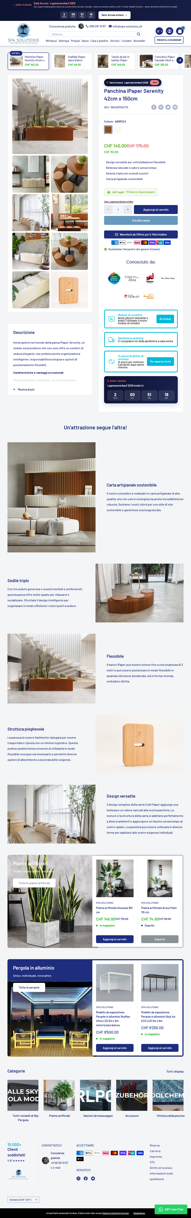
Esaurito (160, 939)
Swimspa (64, 40)
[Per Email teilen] (175, 107)
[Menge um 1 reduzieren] (108, 209)
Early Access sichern (113, 14)
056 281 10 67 (97, 26)
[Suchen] (138, 34)
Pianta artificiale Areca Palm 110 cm (159, 910)
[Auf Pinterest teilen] (161, 107)
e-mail (56, 1167)
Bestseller (139, 40)
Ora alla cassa (141, 220)
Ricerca (155, 1145)
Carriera (155, 1151)
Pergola (75, 40)
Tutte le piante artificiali (34, 883)
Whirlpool (51, 40)
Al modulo (165, 318)
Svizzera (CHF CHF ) (20, 1199)
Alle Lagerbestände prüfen (118, 201)
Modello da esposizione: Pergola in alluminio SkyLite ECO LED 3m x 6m (158, 1017)
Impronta (156, 1156)
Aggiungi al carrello (156, 209)
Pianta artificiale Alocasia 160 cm (114, 910)
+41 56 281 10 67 (59, 1162)
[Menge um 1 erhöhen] (128, 209)
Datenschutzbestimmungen (115, 1213)
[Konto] (169, 31)
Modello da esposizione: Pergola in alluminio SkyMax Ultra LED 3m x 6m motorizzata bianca (113, 1019)
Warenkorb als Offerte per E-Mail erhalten (143, 234)
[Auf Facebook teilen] (153, 107)
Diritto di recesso (161, 1167)
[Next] (179, 60)
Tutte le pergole (29, 987)
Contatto (126, 40)
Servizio (115, 40)
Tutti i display (175, 1071)
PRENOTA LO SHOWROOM (169, 40)
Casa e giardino (99, 40)
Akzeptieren (139, 1213)
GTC (152, 1162)
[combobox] (159, 31)
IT (158, 31)
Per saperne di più (160, 361)
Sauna (85, 40)
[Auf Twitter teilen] (168, 107)
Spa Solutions (104, 902)
